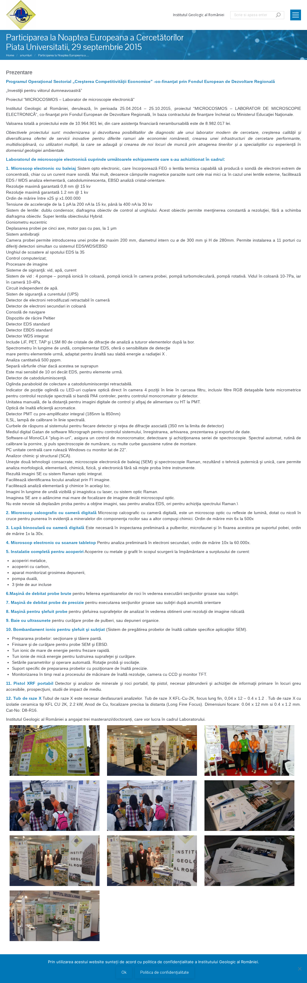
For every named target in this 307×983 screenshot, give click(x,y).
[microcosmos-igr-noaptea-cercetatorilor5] (152, 805)
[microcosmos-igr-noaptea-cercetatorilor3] (249, 750)
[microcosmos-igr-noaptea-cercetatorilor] (152, 750)
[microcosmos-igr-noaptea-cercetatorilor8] (152, 860)
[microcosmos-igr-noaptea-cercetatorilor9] (249, 860)
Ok (124, 972)
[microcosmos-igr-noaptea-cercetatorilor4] (55, 805)
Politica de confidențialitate (164, 972)
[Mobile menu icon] (295, 15)
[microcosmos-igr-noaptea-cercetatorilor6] (249, 805)
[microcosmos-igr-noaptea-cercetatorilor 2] (55, 750)
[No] (300, 969)
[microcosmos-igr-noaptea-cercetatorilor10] (55, 915)
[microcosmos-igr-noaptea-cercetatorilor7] (55, 860)
